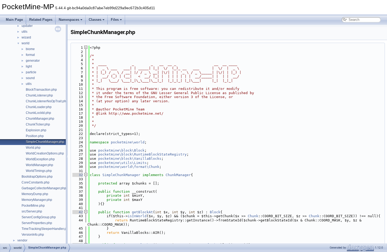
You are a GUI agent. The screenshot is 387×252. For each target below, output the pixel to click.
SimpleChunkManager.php (45, 142)
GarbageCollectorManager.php (44, 188)
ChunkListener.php (39, 95)
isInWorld (137, 216)
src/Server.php (32, 211)
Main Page (14, 20)
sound (30, 78)
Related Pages (40, 20)
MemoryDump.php (35, 194)
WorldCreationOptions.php (45, 153)
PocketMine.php (33, 205)
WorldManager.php (39, 165)
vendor (22, 240)
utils (24, 31)
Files (115, 20)
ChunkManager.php (40, 118)
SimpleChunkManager (121, 175)
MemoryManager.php (37, 200)
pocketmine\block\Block (121, 150)
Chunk (253, 216)
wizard (26, 37)
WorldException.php (40, 159)
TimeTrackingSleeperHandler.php (46, 229)
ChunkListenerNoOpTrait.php (47, 101)
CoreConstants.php (35, 182)
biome (30, 49)
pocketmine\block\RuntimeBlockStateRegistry (142, 154)
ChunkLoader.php (39, 107)
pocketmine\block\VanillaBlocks (129, 159)
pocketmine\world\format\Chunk (128, 167)
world (25, 43)
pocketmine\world (128, 142)
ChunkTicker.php (38, 124)
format (30, 55)
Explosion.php (36, 130)
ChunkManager (178, 175)
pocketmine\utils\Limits (122, 163)
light (29, 66)
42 (77, 212)
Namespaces (69, 20)
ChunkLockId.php (38, 113)
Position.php (35, 136)
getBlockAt (142, 212)
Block (215, 212)
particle (31, 72)
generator (33, 60)
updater (27, 26)
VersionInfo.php (33, 234)
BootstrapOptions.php (37, 176)
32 (77, 175)
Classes (95, 20)
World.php (33, 147)
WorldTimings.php (39, 171)
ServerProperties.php (37, 223)
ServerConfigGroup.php (39, 217)
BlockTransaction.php (41, 89)
